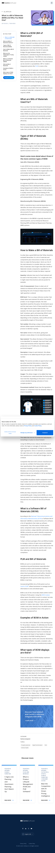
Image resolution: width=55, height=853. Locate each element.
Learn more (29, 720)
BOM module (46, 595)
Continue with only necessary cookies (10, 432)
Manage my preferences (27, 432)
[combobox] (29, 834)
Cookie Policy (38, 425)
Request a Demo (8, 77)
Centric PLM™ (24, 586)
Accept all (44, 432)
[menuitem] (23, 843)
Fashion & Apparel (25, 739)
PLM (36, 66)
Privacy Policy (28, 425)
